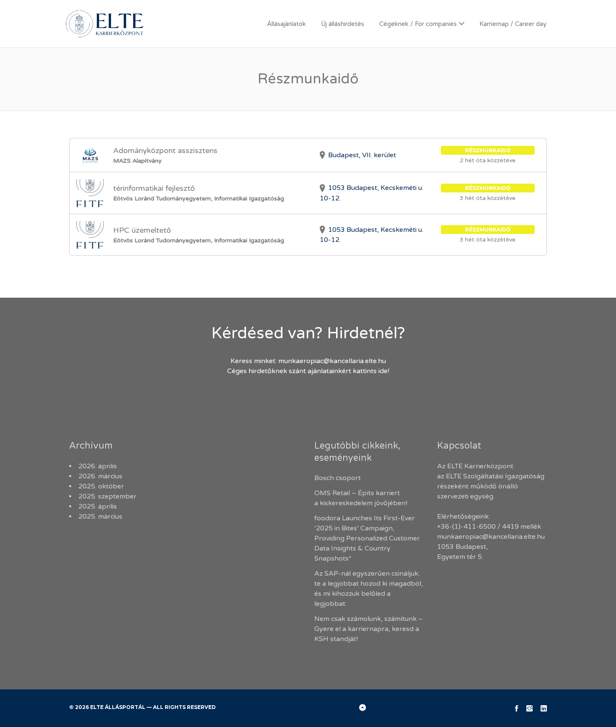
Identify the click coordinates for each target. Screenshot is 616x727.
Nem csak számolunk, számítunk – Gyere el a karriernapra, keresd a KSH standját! (368, 629)
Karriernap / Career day (512, 24)
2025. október (101, 486)
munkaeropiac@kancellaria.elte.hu (332, 361)
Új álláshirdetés (342, 24)
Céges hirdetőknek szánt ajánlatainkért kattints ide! (308, 371)
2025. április (97, 506)
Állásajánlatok (286, 24)
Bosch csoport (337, 478)
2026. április (97, 466)
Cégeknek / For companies (418, 24)
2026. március (100, 476)
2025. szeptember (107, 496)
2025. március (100, 516)
